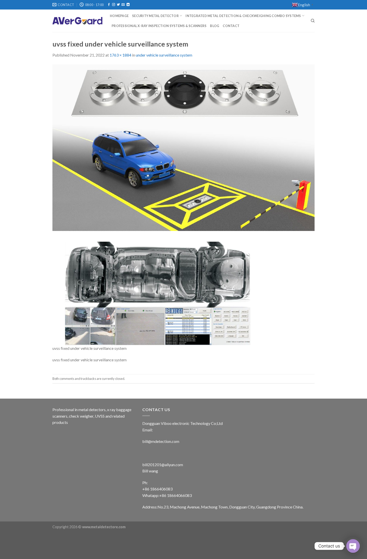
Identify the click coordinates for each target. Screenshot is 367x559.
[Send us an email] (123, 5)
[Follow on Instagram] (113, 5)
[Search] (313, 21)
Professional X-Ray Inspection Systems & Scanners (159, 26)
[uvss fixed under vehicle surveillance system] (183, 204)
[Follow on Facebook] (108, 5)
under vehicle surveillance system (164, 55)
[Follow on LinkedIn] (128, 5)
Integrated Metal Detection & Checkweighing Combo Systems (243, 16)
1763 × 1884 (120, 55)
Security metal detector (155, 16)
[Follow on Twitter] (118, 5)
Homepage (119, 16)
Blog (214, 26)
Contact (231, 26)
